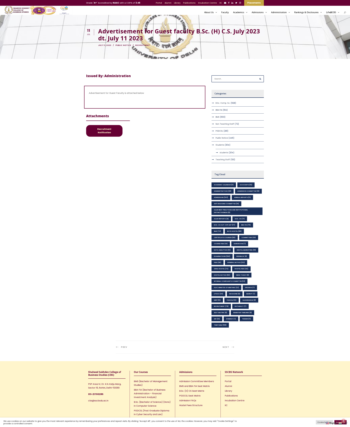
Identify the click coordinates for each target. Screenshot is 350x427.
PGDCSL (219, 131)
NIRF (217, 300)
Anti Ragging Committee (226, 204)
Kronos (250, 287)
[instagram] (240, 2)
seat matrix (220, 312)
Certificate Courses (224, 237)
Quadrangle (249, 300)
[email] (225, 2)
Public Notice (123, 45)
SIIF (217, 319)
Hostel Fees (241, 269)
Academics (238, 12)
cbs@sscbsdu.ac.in (98, 400)
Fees (217, 262)
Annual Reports (242, 197)
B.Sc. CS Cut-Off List (224, 225)
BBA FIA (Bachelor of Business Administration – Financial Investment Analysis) (149, 393)
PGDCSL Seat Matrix (190, 395)
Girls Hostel (221, 269)
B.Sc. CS (240, 219)
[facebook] (228, 2)
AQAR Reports (221, 219)
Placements (254, 2)
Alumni (168, 2)
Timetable (220, 325)
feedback (241, 256)
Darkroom (240, 244)
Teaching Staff (223, 159)
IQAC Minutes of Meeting (226, 287)
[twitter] (236, 2)
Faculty (225, 12)
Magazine (234, 294)
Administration (279, 12)
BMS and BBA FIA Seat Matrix (194, 386)
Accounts (246, 185)
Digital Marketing (246, 250)
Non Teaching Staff (225, 124)
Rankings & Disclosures (306, 12)
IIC (221, 2)
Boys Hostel (234, 231)
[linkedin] (232, 2)
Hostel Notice (222, 275)
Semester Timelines (242, 312)
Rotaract (240, 306)
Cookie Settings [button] (324, 422)
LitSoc (218, 294)
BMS (217, 117)
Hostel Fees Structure (190, 405)
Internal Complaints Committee (229, 281)
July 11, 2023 (104, 45)
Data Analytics (222, 250)
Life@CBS (331, 12)
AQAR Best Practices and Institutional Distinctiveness (231, 211)
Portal (159, 2)
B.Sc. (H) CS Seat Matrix (191, 390)
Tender (246, 319)
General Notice (236, 262)
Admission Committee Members (196, 381)
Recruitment (142, 45)
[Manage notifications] (343, 421)
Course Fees (221, 244)
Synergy (231, 319)
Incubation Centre (207, 2)
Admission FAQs (187, 400)
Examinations (222, 256)
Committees (248, 237)
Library (177, 2)
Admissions (258, 12)
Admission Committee (248, 191)
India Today (242, 275)
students (224, 152)
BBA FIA (219, 110)
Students (220, 145)
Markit (250, 294)
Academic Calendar (224, 185)
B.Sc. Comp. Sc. (223, 103)
